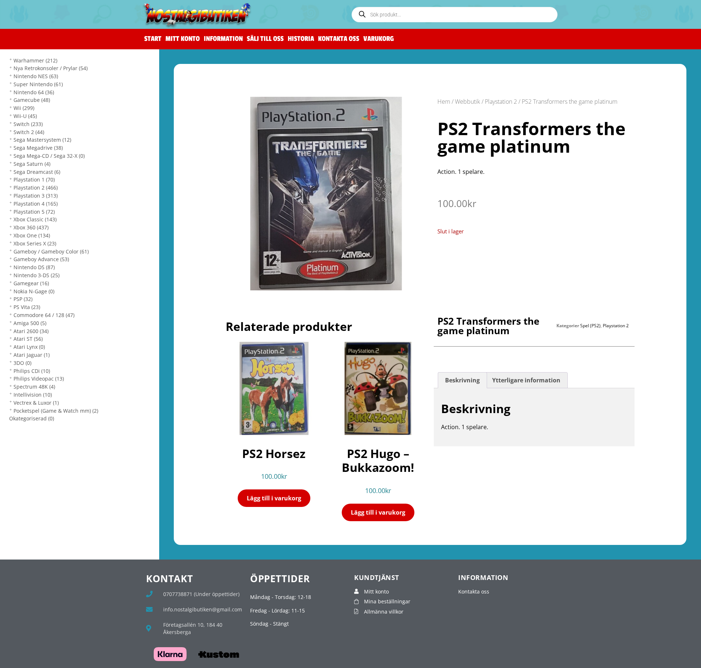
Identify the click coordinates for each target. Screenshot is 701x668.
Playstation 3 (36, 195)
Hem (443, 102)
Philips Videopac (39, 378)
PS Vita (27, 307)
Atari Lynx (29, 346)
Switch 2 (29, 132)
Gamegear (31, 283)
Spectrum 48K (34, 386)
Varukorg (378, 39)
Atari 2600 (31, 331)
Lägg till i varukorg (274, 498)
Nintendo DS (34, 267)
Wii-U (25, 115)
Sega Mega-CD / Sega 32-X (49, 155)
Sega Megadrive (38, 147)
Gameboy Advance (41, 259)
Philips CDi (32, 370)
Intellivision (33, 394)
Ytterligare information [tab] (526, 380)
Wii (24, 107)
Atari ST (28, 338)
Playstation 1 (34, 179)
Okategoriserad (31, 418)
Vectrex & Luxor (36, 402)
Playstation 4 (36, 203)
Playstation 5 (34, 211)
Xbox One (32, 235)
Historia (301, 39)
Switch (28, 124)
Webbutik (467, 102)
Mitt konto (182, 39)
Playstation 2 (36, 187)
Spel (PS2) (590, 325)
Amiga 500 (30, 323)
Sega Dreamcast (37, 171)
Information (223, 39)
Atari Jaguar (32, 354)
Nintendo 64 (34, 92)
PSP (23, 298)
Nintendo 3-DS (37, 275)
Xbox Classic (35, 219)
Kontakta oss (338, 39)
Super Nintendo (38, 84)
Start (152, 39)
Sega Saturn (32, 163)
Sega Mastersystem (42, 139)
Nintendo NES (36, 76)
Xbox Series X (35, 243)
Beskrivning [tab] (462, 380)
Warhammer (35, 60)
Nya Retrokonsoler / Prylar (51, 68)
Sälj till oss (265, 39)
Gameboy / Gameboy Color (51, 251)
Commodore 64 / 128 (44, 315)
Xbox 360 (31, 227)
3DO (22, 362)
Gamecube (32, 99)
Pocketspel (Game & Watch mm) (56, 410)
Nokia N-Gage (34, 291)
